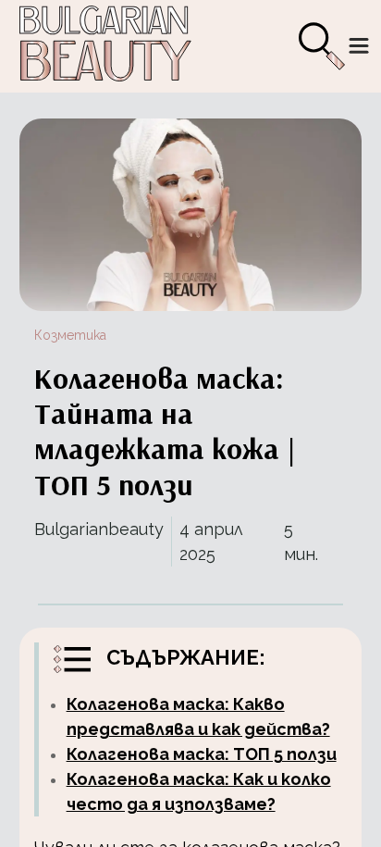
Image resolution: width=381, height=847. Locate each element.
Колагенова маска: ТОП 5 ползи (202, 754)
